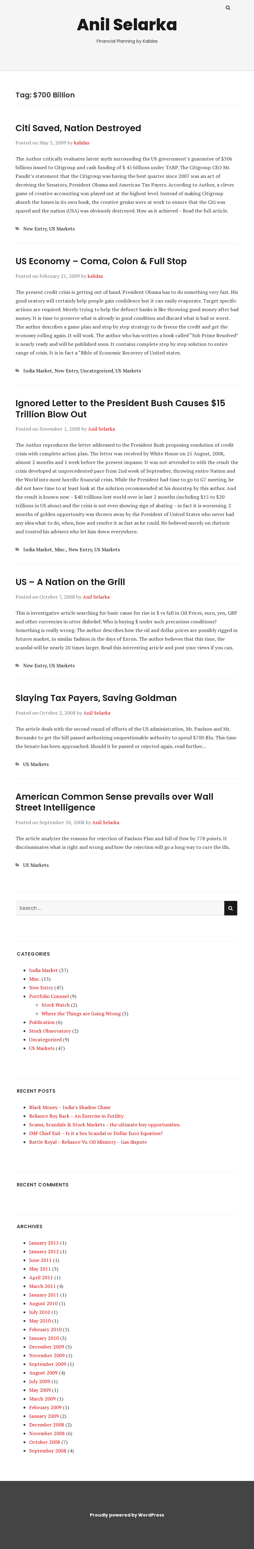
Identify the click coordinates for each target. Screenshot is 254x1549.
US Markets (62, 228)
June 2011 (40, 1260)
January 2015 (44, 1242)
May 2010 (40, 1320)
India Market (37, 370)
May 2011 (40, 1268)
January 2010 (44, 1338)
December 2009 (46, 1346)
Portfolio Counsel (49, 996)
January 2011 (44, 1294)
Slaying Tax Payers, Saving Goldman (96, 698)
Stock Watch (56, 1004)
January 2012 (44, 1251)
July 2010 (39, 1312)
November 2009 (47, 1355)
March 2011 (42, 1286)
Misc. (60, 549)
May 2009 (40, 1390)
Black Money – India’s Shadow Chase (70, 1107)
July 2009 (39, 1381)
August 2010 (43, 1303)
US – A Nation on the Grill (70, 582)
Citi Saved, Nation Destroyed (78, 128)
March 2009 (42, 1398)
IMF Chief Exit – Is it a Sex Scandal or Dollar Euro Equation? (96, 1133)
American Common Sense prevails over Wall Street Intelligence (114, 802)
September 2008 (47, 1450)
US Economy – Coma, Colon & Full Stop (101, 261)
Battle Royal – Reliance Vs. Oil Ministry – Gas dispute (88, 1141)
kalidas (81, 142)
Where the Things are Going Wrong (81, 1013)
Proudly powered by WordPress (127, 1515)
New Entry (35, 228)
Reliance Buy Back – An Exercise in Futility (76, 1115)
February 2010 (45, 1329)
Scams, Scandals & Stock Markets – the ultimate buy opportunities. (105, 1124)
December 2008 (46, 1424)
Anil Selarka (127, 24)
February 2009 (45, 1407)
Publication (42, 1022)
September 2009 (47, 1364)
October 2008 (44, 1442)
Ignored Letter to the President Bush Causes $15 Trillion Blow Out (120, 408)
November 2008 (47, 1433)
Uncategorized (97, 370)
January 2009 (44, 1416)
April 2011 (41, 1277)
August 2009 (43, 1372)
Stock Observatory (50, 1030)
